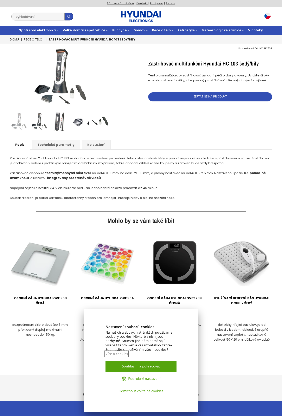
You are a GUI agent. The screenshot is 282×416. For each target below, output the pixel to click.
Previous (13, 77)
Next (107, 77)
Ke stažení (96, 145)
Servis (170, 3)
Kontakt (142, 3)
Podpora (156, 3)
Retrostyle (187, 30)
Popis (20, 145)
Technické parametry (56, 145)
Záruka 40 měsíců (120, 3)
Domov (140, 30)
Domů (14, 39)
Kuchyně (120, 30)
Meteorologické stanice (222, 30)
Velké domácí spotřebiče (84, 30)
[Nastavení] (266, 16)
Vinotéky (255, 30)
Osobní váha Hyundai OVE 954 (107, 298)
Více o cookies (116, 354)
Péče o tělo (162, 30)
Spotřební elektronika (38, 30)
